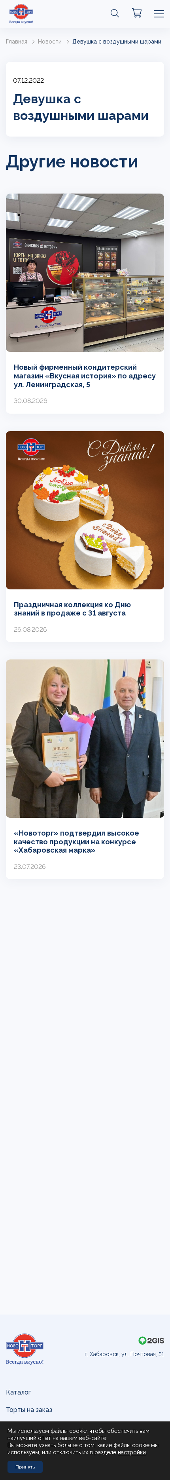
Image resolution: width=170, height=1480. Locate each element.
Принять (25, 1467)
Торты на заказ (29, 1410)
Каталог (18, 1392)
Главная (16, 41)
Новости (50, 41)
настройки (132, 1452)
